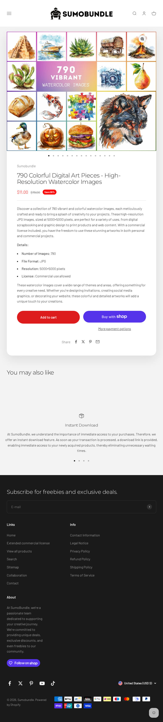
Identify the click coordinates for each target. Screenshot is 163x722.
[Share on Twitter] (83, 341)
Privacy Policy (80, 551)
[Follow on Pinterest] (31, 683)
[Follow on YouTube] (42, 683)
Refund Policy (80, 559)
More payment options (114, 329)
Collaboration (17, 575)
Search (12, 559)
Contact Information (85, 535)
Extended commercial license (28, 543)
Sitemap (13, 567)
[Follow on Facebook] (10, 683)
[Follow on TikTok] (53, 683)
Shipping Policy (81, 567)
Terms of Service (82, 575)
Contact (13, 583)
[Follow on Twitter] (20, 683)
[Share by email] (97, 341)
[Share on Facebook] (76, 341)
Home (11, 535)
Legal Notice (79, 543)
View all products (19, 551)
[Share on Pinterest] (90, 341)
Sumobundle (26, 166)
